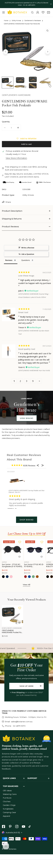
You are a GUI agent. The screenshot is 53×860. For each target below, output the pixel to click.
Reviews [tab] (8, 260)
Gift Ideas (7, 790)
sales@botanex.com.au (21, 721)
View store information (16, 158)
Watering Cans (9, 794)
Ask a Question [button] (27, 254)
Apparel (6, 816)
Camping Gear (9, 812)
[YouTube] (23, 826)
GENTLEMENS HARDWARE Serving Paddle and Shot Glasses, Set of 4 (26, 491)
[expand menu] (3, 12)
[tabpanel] (26, 211)
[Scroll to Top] (48, 846)
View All (26, 584)
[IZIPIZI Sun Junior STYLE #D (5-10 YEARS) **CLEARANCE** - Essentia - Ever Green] (33, 576)
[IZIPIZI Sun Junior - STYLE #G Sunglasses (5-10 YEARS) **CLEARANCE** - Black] (3, 576)
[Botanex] (17, 12)
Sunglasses (8, 809)
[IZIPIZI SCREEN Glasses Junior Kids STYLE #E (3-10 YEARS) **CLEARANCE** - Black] (47, 576)
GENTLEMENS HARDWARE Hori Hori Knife (34, 370)
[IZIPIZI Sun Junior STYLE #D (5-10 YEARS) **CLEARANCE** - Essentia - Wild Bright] (37, 576)
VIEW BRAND (26, 418)
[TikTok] (30, 826)
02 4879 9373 (18, 726)
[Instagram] (16, 826)
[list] (26, 51)
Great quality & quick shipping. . (22, 499)
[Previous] (5, 51)
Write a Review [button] (27, 247)
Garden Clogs (9, 805)
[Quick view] (19, 556)
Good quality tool (26, 349)
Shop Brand (27, 520)
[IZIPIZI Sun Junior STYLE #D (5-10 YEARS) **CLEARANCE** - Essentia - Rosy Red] (25, 576)
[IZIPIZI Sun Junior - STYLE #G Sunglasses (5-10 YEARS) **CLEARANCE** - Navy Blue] (7, 576)
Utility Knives (16, 20)
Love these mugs (26, 275)
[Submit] (40, 686)
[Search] (32, 12)
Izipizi (4, 562)
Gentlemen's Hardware (32, 20)
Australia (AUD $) (13, 833)
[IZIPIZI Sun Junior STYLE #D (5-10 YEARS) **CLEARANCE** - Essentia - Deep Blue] (29, 576)
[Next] (47, 51)
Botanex (12, 849)
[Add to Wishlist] (19, 542)
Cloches (6, 801)
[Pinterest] (10, 826)
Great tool (23, 312)
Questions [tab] (25, 260)
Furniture (7, 798)
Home (6, 20)
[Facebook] (3, 826)
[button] (48, 12)
